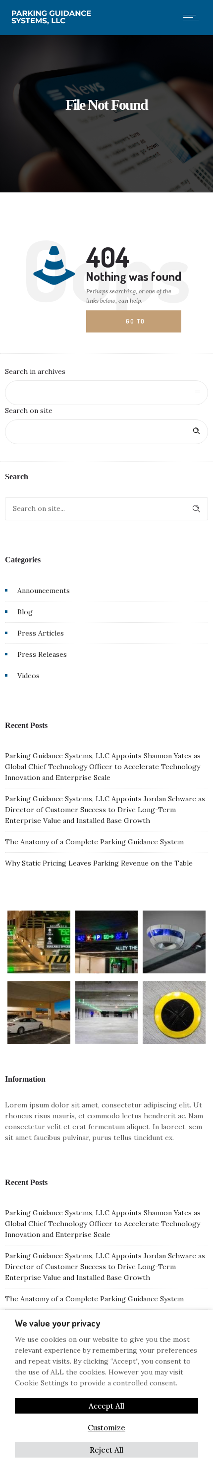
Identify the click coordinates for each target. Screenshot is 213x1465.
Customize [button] (106, 1427)
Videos (28, 675)
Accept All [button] (106, 1406)
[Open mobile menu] (193, 17)
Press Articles (40, 633)
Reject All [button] (106, 1450)
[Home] (53, 22)
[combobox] (106, 392)
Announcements (43, 590)
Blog (25, 611)
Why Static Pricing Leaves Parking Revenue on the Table (99, 863)
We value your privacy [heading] (57, 1323)
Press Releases (42, 654)
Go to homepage (143, 325)
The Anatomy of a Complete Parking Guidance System (94, 841)
